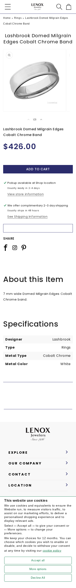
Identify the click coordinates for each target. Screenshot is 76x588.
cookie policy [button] (52, 550)
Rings (18, 17)
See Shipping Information (27, 216)
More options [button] (38, 569)
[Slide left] (28, 119)
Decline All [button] (38, 577)
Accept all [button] (38, 560)
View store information (25, 194)
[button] (7, 6)
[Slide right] (41, 119)
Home (7, 17)
